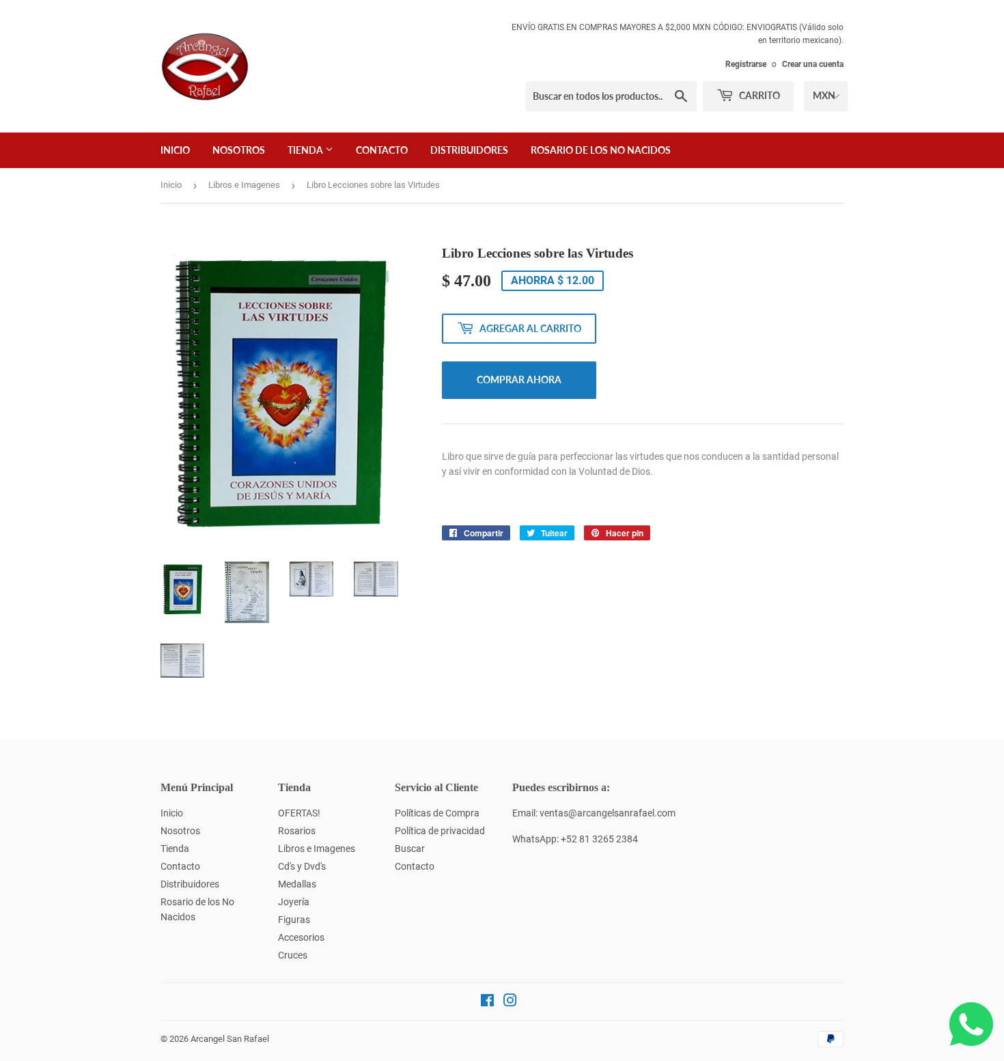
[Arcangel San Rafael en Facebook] (487, 1002)
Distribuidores (469, 150)
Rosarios (297, 830)
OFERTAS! (299, 813)
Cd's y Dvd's (302, 866)
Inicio (175, 150)
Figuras (294, 919)
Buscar (410, 848)
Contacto (382, 150)
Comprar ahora (519, 379)
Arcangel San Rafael (230, 1039)
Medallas (297, 884)
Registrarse (745, 64)
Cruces (292, 955)
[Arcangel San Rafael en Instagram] (510, 1002)
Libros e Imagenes (244, 185)
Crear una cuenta (812, 64)
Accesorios (301, 937)
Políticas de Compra (437, 813)
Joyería (293, 901)
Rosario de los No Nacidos (601, 150)
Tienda (306, 150)
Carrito (758, 95)
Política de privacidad (440, 830)
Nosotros (238, 150)
